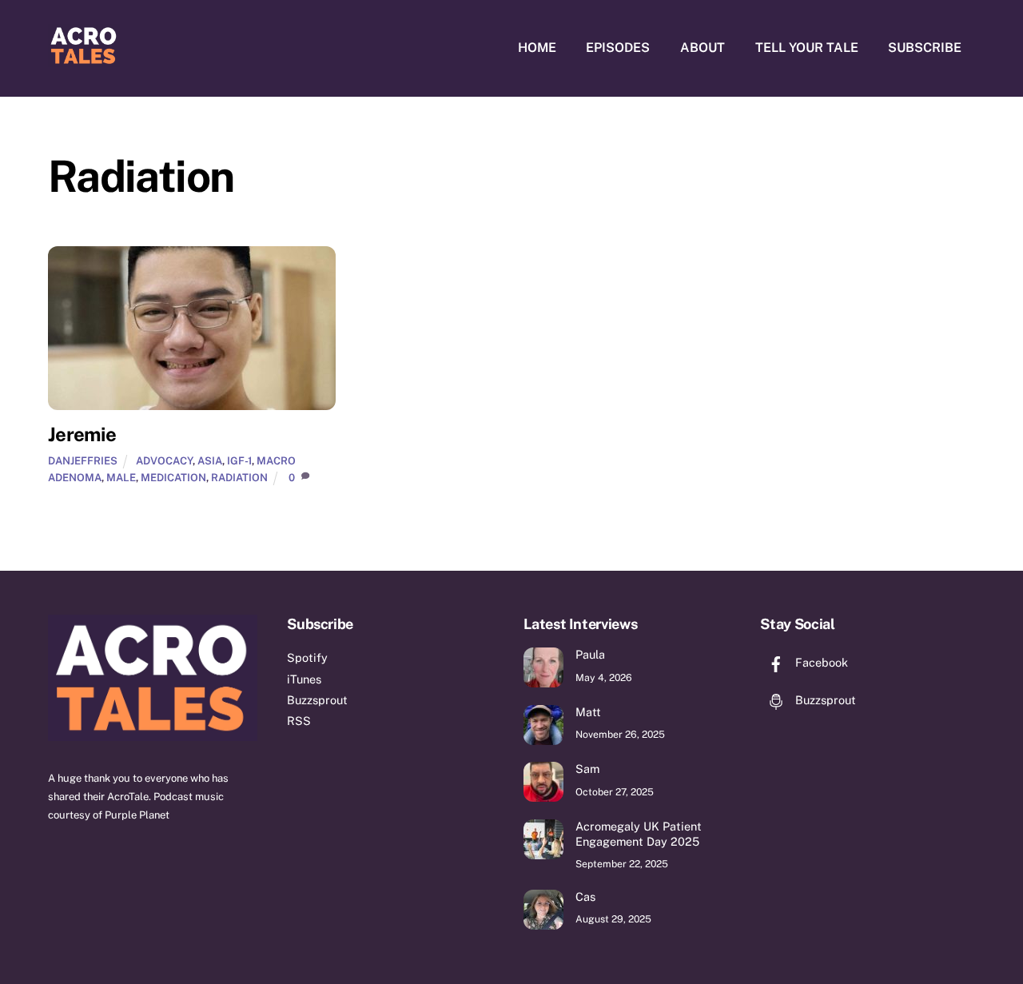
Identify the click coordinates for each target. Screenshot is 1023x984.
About (702, 47)
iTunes (304, 679)
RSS (299, 720)
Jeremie (82, 434)
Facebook (820, 662)
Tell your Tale (806, 47)
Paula (590, 654)
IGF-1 (239, 461)
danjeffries (82, 461)
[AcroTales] (84, 59)
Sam (587, 768)
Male (121, 478)
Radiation (239, 478)
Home (537, 47)
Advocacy (164, 461)
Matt (588, 712)
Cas (585, 896)
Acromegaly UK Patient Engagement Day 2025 (638, 833)
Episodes (618, 47)
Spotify (307, 657)
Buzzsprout (317, 700)
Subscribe (924, 47)
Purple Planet (137, 815)
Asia (209, 461)
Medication (173, 478)
